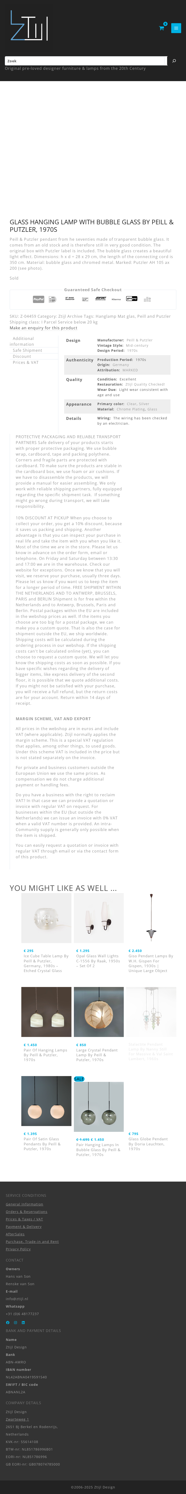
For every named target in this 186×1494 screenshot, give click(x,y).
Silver (144, 404)
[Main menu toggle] (176, 28)
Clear (132, 404)
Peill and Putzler (154, 316)
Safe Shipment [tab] (27, 350)
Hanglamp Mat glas (115, 316)
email (64, 851)
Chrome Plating (131, 409)
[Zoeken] (174, 60)
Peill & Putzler (140, 340)
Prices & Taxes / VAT (24, 1219)
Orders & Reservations (26, 1211)
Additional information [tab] (22, 341)
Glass (152, 409)
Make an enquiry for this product (44, 328)
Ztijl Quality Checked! (145, 384)
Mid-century (137, 345)
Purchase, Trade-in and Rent (32, 1241)
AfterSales (15, 1234)
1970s (132, 350)
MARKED (130, 370)
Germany (121, 364)
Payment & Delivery (24, 1226)
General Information (24, 1204)
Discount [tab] (22, 356)
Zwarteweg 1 (17, 1419)
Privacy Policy (18, 1249)
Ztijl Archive (70, 316)
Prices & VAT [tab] (26, 362)
